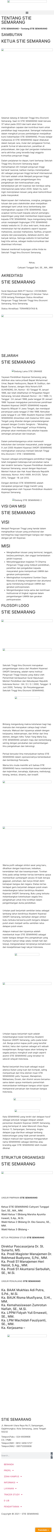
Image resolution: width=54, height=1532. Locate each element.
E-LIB (6, 1500)
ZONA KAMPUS (11, 1476)
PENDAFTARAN (11, 1506)
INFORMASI (9, 1482)
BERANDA (9, 1464)
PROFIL (7, 1470)
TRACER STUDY (12, 1494)
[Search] (52, 1455)
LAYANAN (9, 1488)
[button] (27, 12)
